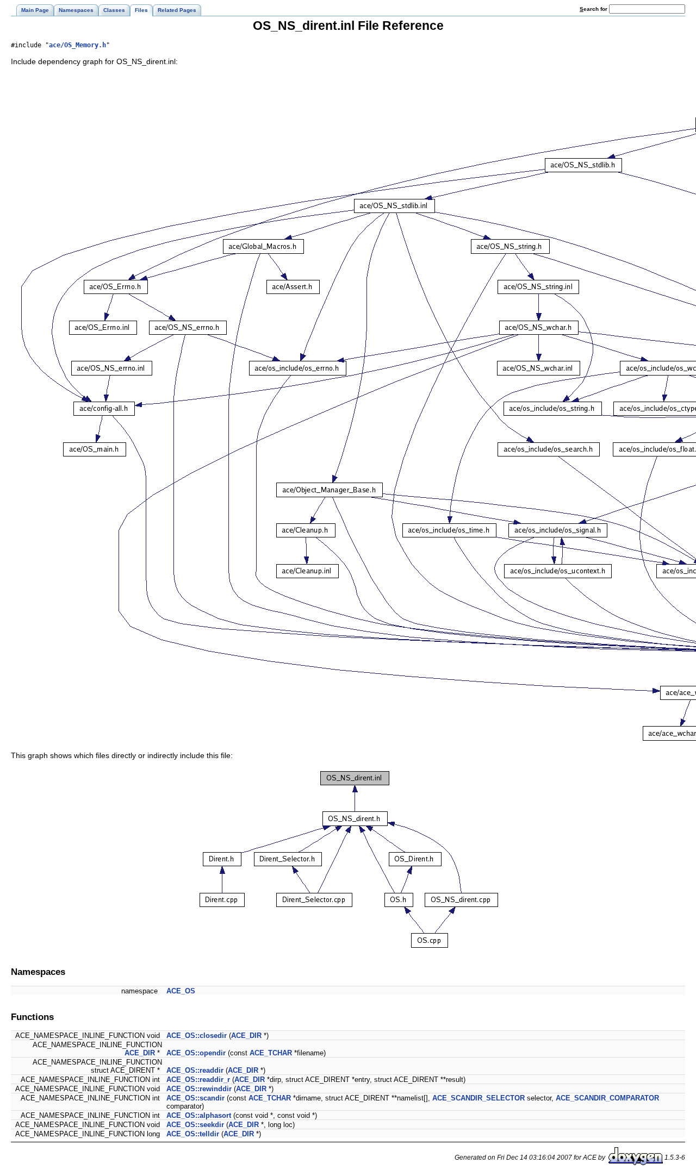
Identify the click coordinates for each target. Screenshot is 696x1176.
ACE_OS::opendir (196, 1053)
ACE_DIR (246, 1035)
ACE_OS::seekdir (195, 1125)
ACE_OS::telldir (192, 1134)
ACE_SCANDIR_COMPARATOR (607, 1098)
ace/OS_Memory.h (77, 45)
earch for (594, 9)
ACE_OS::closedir (196, 1035)
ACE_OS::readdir (194, 1070)
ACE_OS (180, 991)
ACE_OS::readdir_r (198, 1079)
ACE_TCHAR (271, 1053)
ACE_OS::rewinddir (199, 1089)
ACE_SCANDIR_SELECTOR (478, 1098)
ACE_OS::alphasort (198, 1115)
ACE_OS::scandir (195, 1098)
